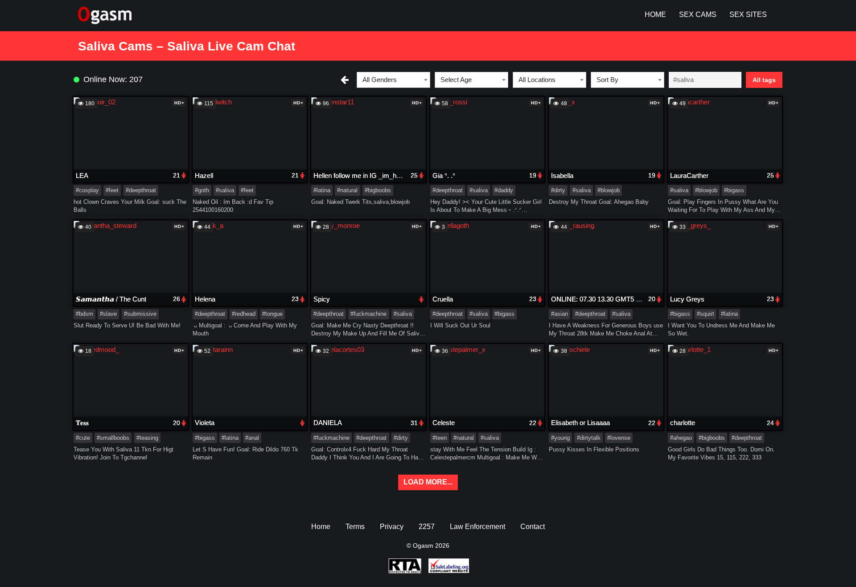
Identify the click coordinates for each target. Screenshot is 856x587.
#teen (439, 437)
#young (560, 437)
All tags (764, 79)
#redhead (243, 313)
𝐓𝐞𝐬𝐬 (82, 422)
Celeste (443, 422)
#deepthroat (141, 190)
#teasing (147, 437)
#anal (252, 437)
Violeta (204, 422)
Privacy (391, 526)
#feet (112, 190)
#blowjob (608, 190)
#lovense (618, 437)
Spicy (321, 299)
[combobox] (393, 80)
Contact (532, 526)
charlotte (682, 422)
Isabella (562, 175)
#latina (321, 190)
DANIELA (327, 422)
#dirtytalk (589, 437)
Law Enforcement (477, 526)
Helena (205, 299)
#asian (559, 313)
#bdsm (84, 313)
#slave (108, 313)
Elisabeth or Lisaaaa (580, 422)
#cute (83, 437)
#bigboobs (378, 190)
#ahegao (681, 437)
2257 (427, 526)
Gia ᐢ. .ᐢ (443, 175)
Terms (355, 526)
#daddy (503, 190)
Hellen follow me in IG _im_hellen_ (363, 175)
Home (655, 14)
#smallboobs (113, 437)
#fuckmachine (368, 313)
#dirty (558, 190)
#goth (202, 190)
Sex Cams (697, 14)
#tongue (272, 313)
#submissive (140, 313)
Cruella (442, 299)
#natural (347, 190)
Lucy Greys (687, 299)
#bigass (734, 190)
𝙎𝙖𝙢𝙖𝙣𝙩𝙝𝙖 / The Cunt (111, 299)
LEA (82, 175)
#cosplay (87, 190)
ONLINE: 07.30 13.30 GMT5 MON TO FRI (613, 299)
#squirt (705, 313)
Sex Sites (748, 14)
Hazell (204, 175)
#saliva (225, 190)
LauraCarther (689, 175)
